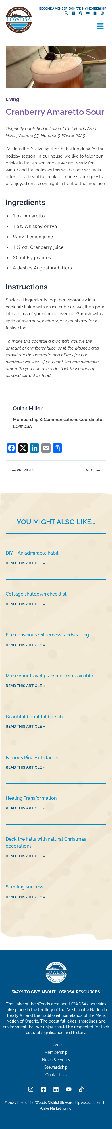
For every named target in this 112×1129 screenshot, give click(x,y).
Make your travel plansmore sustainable (50, 675)
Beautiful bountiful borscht (35, 716)
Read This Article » (25, 563)
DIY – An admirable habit (32, 553)
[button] (100, 27)
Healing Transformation (31, 798)
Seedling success (24, 887)
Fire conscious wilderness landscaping (47, 635)
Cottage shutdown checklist (36, 594)
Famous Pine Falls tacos (32, 757)
